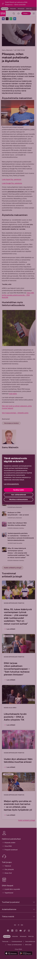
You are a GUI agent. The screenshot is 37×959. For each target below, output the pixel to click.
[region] (18, 479)
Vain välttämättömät (18, 495)
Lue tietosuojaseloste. (11, 484)
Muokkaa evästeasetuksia (18, 499)
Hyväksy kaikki (18, 490)
